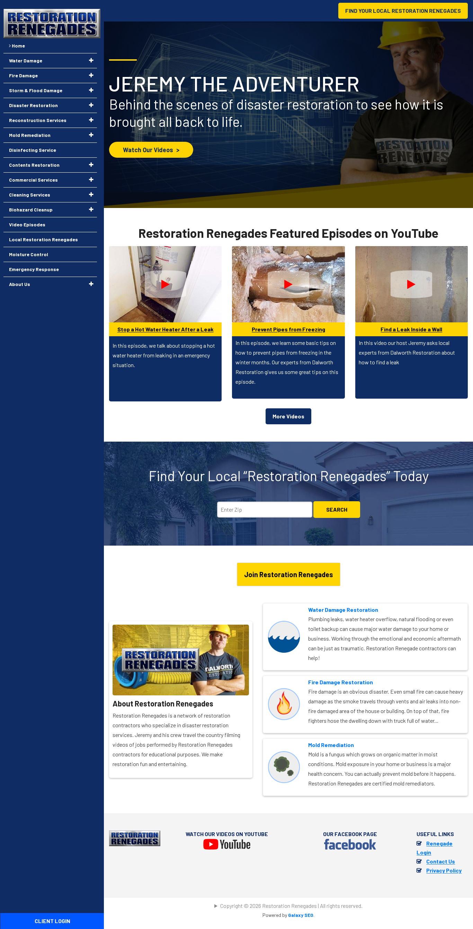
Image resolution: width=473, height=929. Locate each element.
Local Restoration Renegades (43, 239)
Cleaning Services (29, 195)
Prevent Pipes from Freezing (288, 329)
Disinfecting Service (32, 150)
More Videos (288, 416)
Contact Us (440, 861)
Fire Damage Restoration (340, 682)
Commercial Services (33, 180)
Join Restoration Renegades (288, 574)
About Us (19, 284)
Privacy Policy (444, 870)
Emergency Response (34, 269)
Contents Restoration (34, 165)
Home (18, 46)
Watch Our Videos (151, 150)
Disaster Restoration (33, 105)
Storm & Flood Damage (35, 90)
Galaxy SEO (300, 915)
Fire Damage (23, 75)
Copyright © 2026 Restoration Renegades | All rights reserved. (291, 905)
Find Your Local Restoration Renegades (403, 10)
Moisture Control (28, 254)
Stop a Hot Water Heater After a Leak (165, 329)
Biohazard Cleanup (31, 209)
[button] (91, 60)
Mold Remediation (331, 744)
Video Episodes (27, 224)
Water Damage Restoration (343, 609)
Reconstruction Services (37, 120)
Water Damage (25, 60)
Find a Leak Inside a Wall (411, 329)
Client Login (52, 921)
